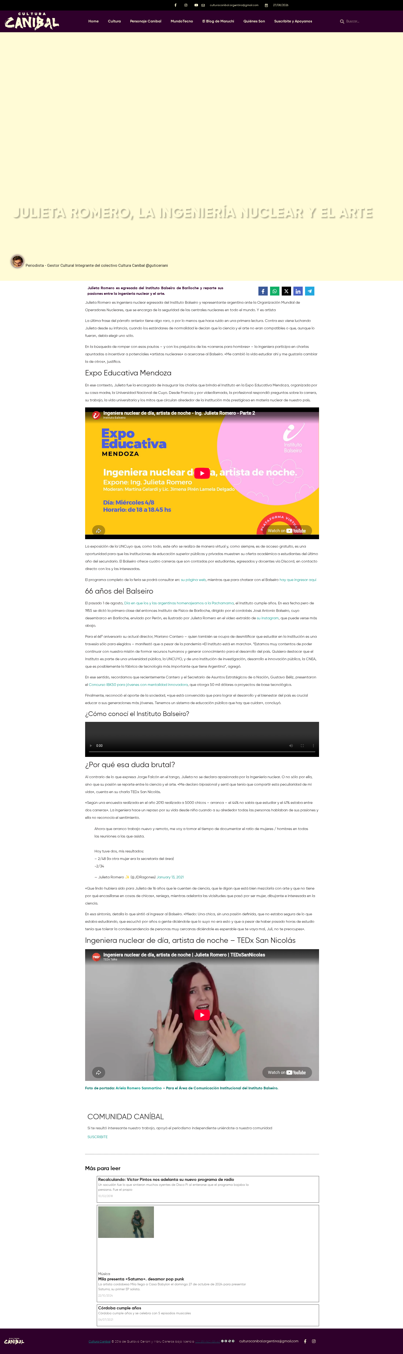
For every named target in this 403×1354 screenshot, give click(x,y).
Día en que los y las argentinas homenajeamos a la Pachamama (179, 603)
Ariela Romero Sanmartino (139, 1088)
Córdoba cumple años (119, 1308)
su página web (193, 580)
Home (93, 21)
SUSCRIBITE (97, 1137)
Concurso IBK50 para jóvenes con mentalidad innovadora (138, 685)
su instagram (268, 618)
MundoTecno (182, 21)
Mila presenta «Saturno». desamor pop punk (141, 1279)
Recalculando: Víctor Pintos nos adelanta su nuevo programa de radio (166, 1180)
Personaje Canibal (145, 21)
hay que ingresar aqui (298, 580)
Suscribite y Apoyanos (293, 21)
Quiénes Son (254, 21)
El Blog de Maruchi (218, 21)
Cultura (114, 21)
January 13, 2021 (170, 877)
